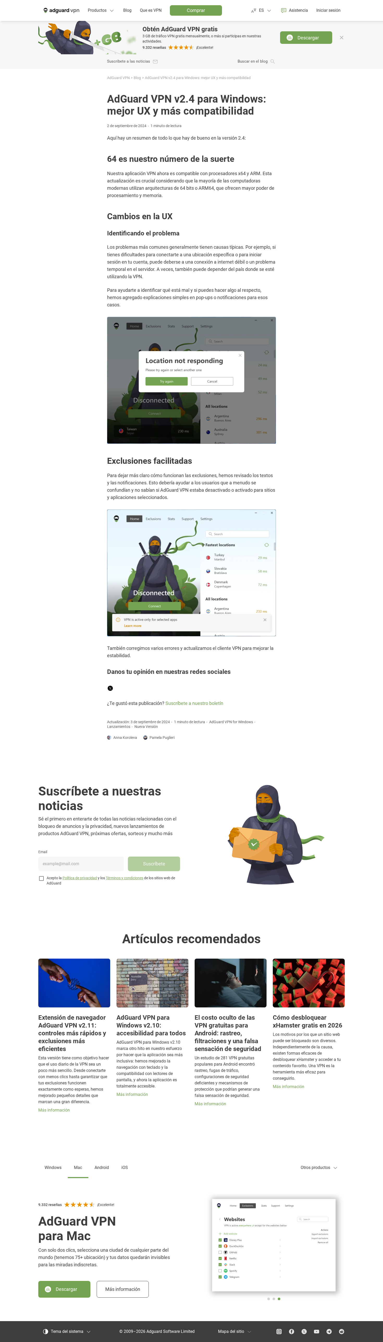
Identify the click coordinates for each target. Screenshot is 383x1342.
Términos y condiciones (124, 878)
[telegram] (329, 1331)
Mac (78, 1167)
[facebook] (291, 1331)
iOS (124, 1167)
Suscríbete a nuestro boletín (194, 703)
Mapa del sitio (231, 1331)
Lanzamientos (118, 727)
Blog (137, 78)
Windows (53, 1167)
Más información (122, 1289)
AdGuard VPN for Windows (231, 722)
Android (102, 1167)
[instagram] (279, 1331)
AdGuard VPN (118, 78)
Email (42, 852)
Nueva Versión (146, 727)
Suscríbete (154, 863)
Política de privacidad (80, 878)
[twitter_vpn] (304, 1331)
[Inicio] (60, 10)
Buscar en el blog (253, 61)
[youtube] (316, 1331)
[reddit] (341, 1331)
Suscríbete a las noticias (128, 61)
